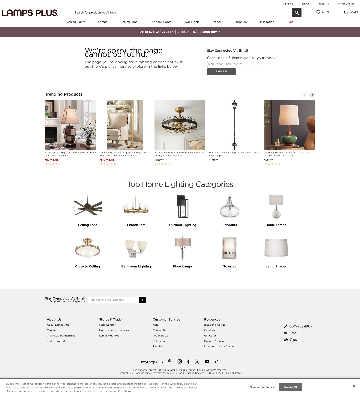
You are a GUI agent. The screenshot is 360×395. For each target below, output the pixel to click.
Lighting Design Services (114, 330)
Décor (217, 22)
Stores (288, 4)
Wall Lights (191, 22)
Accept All (290, 386)
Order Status (160, 335)
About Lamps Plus (58, 324)
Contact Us (346, 4)
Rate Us (157, 346)
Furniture (240, 22)
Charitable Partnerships (61, 335)
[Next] (312, 95)
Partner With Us (56, 341)
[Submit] (142, 300)
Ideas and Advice (214, 324)
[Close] (354, 386)
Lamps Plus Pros (109, 335)
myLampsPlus (152, 362)
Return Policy (161, 341)
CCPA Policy (214, 373)
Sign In (324, 4)
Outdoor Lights (160, 22)
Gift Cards (210, 335)
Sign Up (221, 71)
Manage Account (214, 341)
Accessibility (143, 373)
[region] (180, 386)
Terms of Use (125, 373)
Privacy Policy (161, 373)
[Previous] (305, 95)
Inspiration (267, 22)
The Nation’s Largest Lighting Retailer (154, 370)
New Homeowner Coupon (219, 346)
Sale (290, 22)
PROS (305, 4)
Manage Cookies (195, 373)
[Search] (297, 12)
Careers (51, 330)
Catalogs (209, 330)
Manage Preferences (262, 386)
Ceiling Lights (76, 22)
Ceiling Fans (129, 22)
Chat (293, 339)
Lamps (102, 22)
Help (155, 324)
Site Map (177, 373)
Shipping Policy (233, 373)
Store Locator (107, 324)
